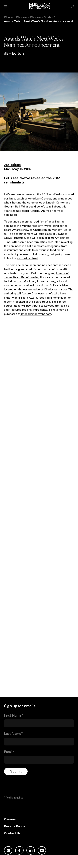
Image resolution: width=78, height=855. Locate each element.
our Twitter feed (27, 258)
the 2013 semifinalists (50, 194)
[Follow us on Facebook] (19, 850)
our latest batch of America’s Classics (27, 198)
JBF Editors (12, 165)
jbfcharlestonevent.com (35, 313)
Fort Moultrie (25, 281)
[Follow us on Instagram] (8, 850)
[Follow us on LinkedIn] (30, 850)
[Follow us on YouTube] (42, 850)
